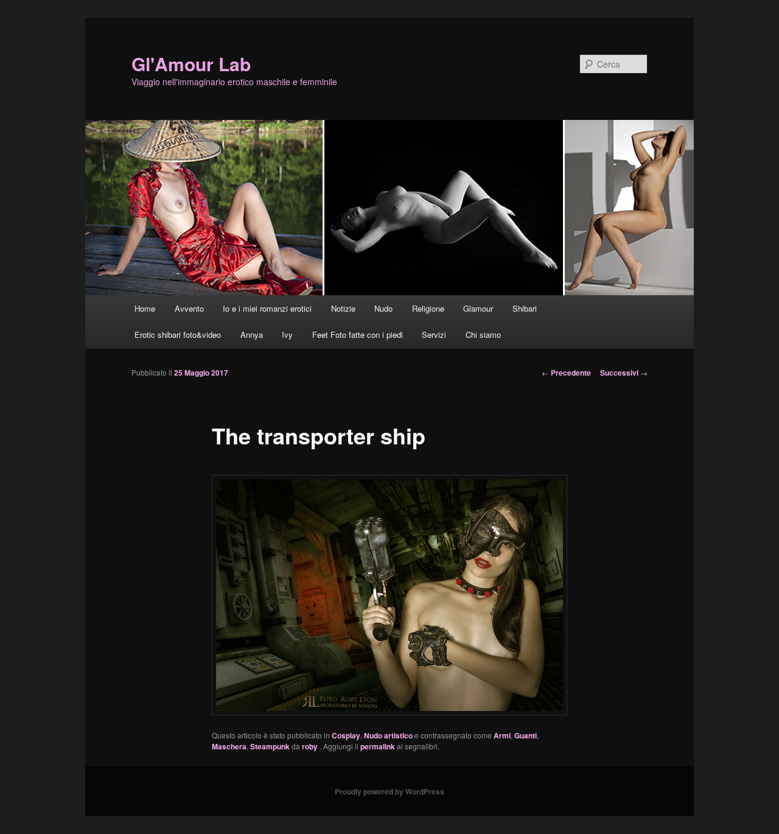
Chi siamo (483, 334)
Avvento (189, 308)
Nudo (383, 308)
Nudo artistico (388, 735)
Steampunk (270, 746)
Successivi (624, 372)
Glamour (478, 308)
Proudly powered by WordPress (389, 791)
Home (144, 308)
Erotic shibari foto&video (177, 334)
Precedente (566, 372)
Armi (502, 735)
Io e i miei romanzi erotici (267, 308)
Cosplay (346, 735)
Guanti (525, 735)
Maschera (229, 746)
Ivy (287, 334)
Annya (251, 334)
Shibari (524, 308)
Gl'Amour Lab (191, 64)
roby (311, 746)
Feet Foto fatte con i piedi (357, 334)
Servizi (434, 334)
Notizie (343, 308)
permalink (377, 746)
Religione (428, 308)
